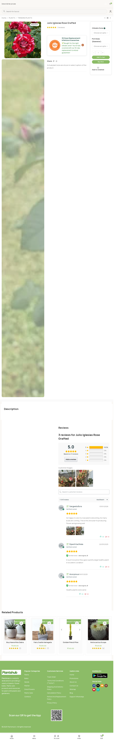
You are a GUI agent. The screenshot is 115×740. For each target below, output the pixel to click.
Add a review (71, 459)
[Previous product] (105, 18)
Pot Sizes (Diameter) (96, 40)
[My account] (110, 11)
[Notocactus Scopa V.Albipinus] (98, 629)
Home (4, 18)
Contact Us (74, 686)
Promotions (74, 678)
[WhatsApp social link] (56, 61)
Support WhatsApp (77, 697)
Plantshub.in (12, 727)
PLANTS (12, 18)
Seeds (26, 682)
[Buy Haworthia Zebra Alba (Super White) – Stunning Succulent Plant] (15, 629)
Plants (26, 675)
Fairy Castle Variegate (43, 642)
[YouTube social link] (94, 689)
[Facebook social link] (53, 61)
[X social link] (98, 685)
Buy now (101, 62)
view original (82, 556)
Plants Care (28, 693)
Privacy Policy (52, 703)
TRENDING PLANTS (25, 18)
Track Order (51, 677)
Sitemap (73, 689)
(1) (20, 648)
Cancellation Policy (54, 693)
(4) (103, 648)
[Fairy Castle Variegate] (42, 629)
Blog (71, 693)
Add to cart (101, 57)
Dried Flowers (29, 689)
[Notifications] (105, 4)
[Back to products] (107, 18)
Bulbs (26, 678)
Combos (27, 697)
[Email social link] (102, 685)
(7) (48, 648)
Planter (27, 686)
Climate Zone (98, 28)
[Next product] (110, 18)
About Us (73, 682)
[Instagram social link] (106, 685)
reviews (61, 27)
